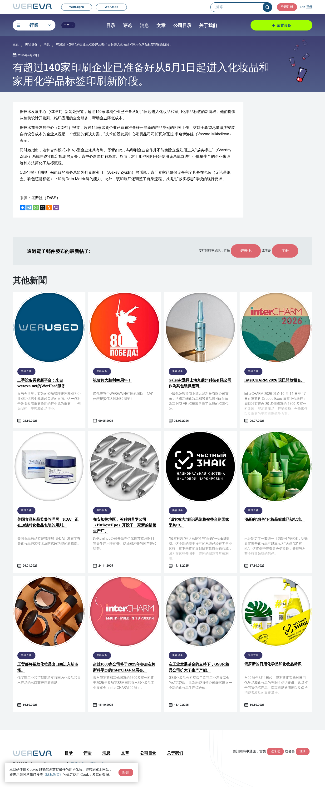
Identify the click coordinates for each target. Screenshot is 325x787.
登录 (309, 7)
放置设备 (284, 25)
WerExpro (76, 7)
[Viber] (56, 207)
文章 (161, 25)
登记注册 (287, 7)
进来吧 (245, 251)
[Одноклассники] (49, 207)
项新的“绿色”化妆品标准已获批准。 (274, 519)
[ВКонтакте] (22, 207)
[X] (42, 207)
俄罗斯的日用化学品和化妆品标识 (272, 663)
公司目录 (182, 25)
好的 (125, 772)
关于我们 (208, 25)
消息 (144, 25)
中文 (66, 25)
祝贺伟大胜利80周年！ (112, 379)
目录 (110, 25)
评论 (127, 25)
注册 (285, 251)
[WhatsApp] (36, 207)
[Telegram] (29, 207)
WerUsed (111, 7)
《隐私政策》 (53, 775)
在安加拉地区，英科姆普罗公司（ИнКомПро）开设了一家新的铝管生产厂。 (124, 525)
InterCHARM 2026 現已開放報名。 (274, 379)
